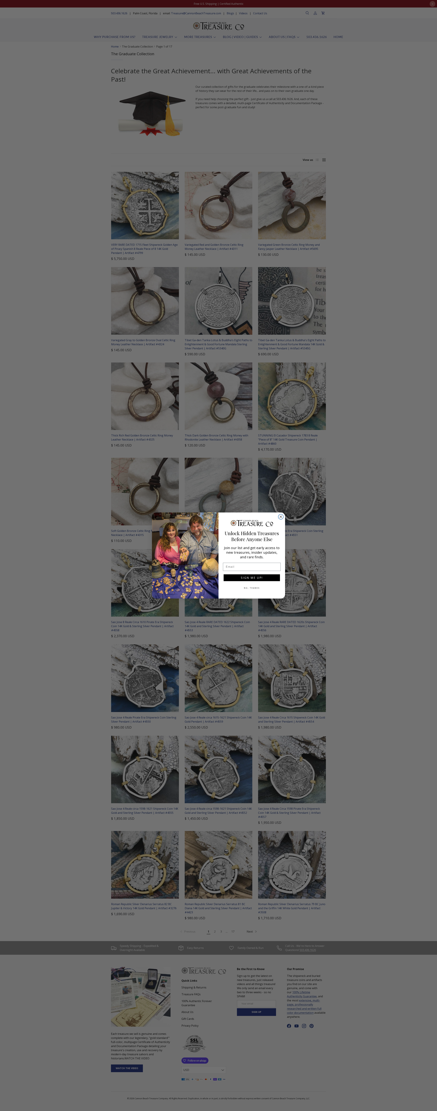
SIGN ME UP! (252, 578)
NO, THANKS (252, 588)
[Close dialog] (280, 516)
